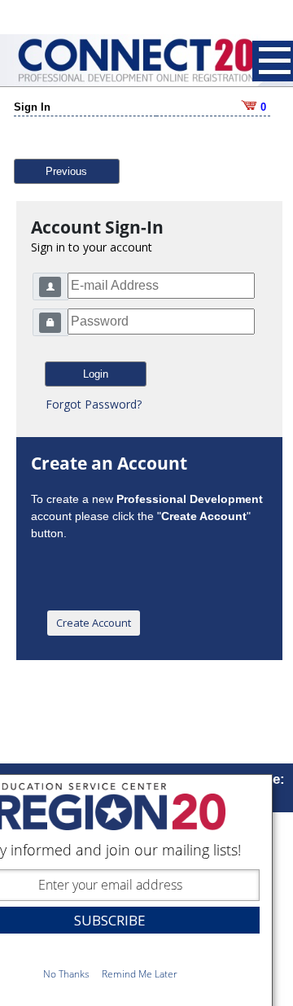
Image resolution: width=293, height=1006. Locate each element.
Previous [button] (66, 171)
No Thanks (66, 974)
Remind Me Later (139, 974)
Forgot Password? (94, 404)
